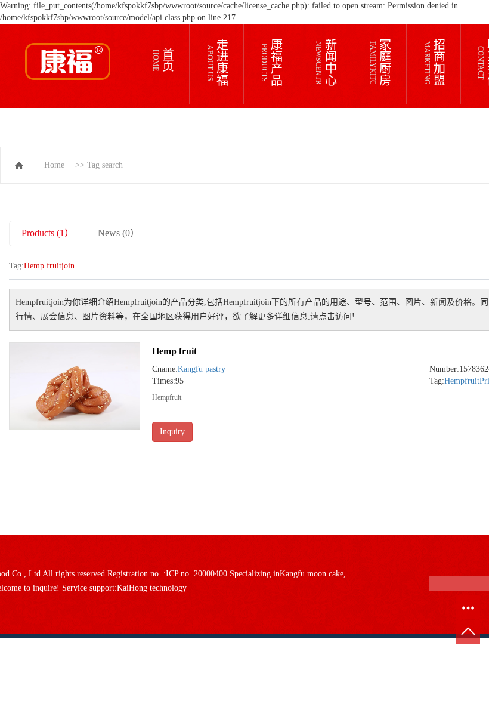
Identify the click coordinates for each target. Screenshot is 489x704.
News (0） (119, 233)
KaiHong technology (152, 587)
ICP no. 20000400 (196, 573)
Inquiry (172, 431)
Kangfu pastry (201, 369)
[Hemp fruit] (74, 386)
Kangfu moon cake (311, 573)
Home (54, 164)
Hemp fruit (174, 351)
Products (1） (47, 233)
